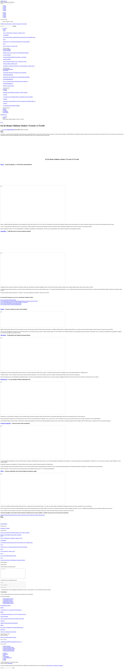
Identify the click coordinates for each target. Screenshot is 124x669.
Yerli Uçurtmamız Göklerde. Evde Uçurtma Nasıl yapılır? (15, 61)
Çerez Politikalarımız (7, 657)
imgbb (5, 515)
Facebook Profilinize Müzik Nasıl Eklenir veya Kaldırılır (14, 57)
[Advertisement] (39, 148)
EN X (4, 29)
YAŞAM (5, 110)
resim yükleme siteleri (36, 515)
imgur (8, 515)
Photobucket (4, 379)
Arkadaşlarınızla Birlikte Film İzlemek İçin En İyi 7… (11, 641)
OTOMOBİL (6, 35)
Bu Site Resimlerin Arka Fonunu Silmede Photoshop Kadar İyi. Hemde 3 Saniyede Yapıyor (19, 301)
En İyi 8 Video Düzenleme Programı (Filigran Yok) (11, 303)
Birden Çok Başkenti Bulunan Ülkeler (8, 637)
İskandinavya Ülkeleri (5, 528)
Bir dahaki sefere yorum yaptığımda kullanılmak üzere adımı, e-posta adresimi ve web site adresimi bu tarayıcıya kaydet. (26, 589)
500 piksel (3, 335)
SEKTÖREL (6, 70)
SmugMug (3, 231)
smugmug (43, 515)
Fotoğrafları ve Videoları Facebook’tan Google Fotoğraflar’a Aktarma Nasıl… (19, 65)
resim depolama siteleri (19, 515)
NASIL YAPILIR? (7, 49)
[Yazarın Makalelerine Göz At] (3, 522)
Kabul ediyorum (49, 665)
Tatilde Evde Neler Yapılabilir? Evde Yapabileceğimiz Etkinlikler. (16, 77)
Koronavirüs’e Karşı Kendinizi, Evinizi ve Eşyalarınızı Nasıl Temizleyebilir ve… (19, 101)
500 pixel (2, 515)
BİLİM (4, 109)
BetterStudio (10, 663)
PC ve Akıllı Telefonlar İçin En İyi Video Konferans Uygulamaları (14, 302)
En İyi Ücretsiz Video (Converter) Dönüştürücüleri (11, 304)
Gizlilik (4, 658)
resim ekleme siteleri (28, 515)
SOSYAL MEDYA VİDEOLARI (10, 63)
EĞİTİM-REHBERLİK (8, 69)
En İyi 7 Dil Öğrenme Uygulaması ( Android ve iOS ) (14, 32)
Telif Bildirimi (6, 656)
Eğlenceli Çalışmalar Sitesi (8, 85)
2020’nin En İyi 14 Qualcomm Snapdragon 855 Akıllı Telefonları (16, 41)
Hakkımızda (5, 654)
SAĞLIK (5, 89)
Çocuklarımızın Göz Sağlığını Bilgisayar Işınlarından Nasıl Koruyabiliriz (18, 96)
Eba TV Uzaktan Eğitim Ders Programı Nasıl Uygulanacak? (15, 81)
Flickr (2, 471)
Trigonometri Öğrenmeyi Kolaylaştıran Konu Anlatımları (14, 72)
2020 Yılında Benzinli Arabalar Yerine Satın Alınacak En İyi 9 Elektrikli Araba (19, 37)
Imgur (2, 164)
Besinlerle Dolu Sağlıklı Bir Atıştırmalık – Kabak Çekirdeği (15, 92)
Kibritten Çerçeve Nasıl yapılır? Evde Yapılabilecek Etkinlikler (16, 52)
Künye (4, 655)
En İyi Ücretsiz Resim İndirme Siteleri (8, 299)
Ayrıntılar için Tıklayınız (58, 665)
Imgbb (2, 309)
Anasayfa (5, 28)
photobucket (11, 515)
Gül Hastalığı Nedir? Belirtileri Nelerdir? (11, 105)
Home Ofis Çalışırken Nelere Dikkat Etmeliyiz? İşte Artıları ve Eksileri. (15, 532)
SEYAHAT (5, 111)
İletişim (4, 659)
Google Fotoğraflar (6, 423)
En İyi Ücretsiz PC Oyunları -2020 (10, 46)
